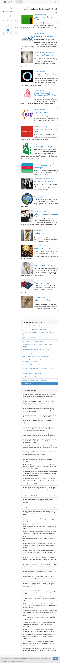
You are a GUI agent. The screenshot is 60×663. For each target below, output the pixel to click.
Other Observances (38, 280)
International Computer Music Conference (33, 353)
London (38, 356)
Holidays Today (8, 8)
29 (18, 32)
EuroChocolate (26, 376)
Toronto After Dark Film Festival (30, 326)
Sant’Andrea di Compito (28, 361)
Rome (41, 341)
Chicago (43, 380)
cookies (6, 658)
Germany (45, 329)
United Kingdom (45, 356)
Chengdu (31, 337)
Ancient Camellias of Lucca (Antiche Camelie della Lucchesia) (37, 359)
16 (3, 30)
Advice (32, 2)
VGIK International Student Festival (31, 349)
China (34, 337)
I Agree (55, 658)
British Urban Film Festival (29, 356)
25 (8, 32)
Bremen (36, 373)
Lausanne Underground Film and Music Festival (34, 344)
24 (6, 32)
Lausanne (49, 344)
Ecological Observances (39, 144)
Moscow (43, 349)
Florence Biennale (27, 365)
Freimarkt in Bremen (27, 373)
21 (15, 30)
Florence (34, 365)
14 (15, 27)
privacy (39, 658)
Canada (45, 326)
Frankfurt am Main (37, 329)
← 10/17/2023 (25, 7)
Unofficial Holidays (38, 211)
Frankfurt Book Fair (27, 329)
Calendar (19, 2)
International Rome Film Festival (30, 341)
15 (18, 27)
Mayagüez (51, 332)
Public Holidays (37, 14)
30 (3, 34)
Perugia (33, 376)
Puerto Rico (25, 334)
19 (10, 30)
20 (13, 30)
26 (10, 32)
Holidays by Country (9, 11)
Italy (44, 341)
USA (46, 380)
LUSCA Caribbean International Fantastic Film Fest (35, 332)
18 (8, 30)
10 (6, 27)
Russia (47, 349)
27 (13, 32)
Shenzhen (46, 353)
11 (8, 27)
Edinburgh (46, 368)
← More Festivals (27, 383)
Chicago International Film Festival (31, 380)
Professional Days (38, 126)
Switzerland (25, 346)
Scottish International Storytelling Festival (33, 368)
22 (18, 30)
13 (13, 27)
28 (15, 32)
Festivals (26, 2)
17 (6, 30)
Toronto (41, 326)
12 (10, 27)
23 (3, 32)
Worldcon (25, 337)
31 (6, 34)
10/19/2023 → (54, 12)
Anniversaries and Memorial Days (41, 163)
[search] (57, 2)
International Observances (40, 33)
